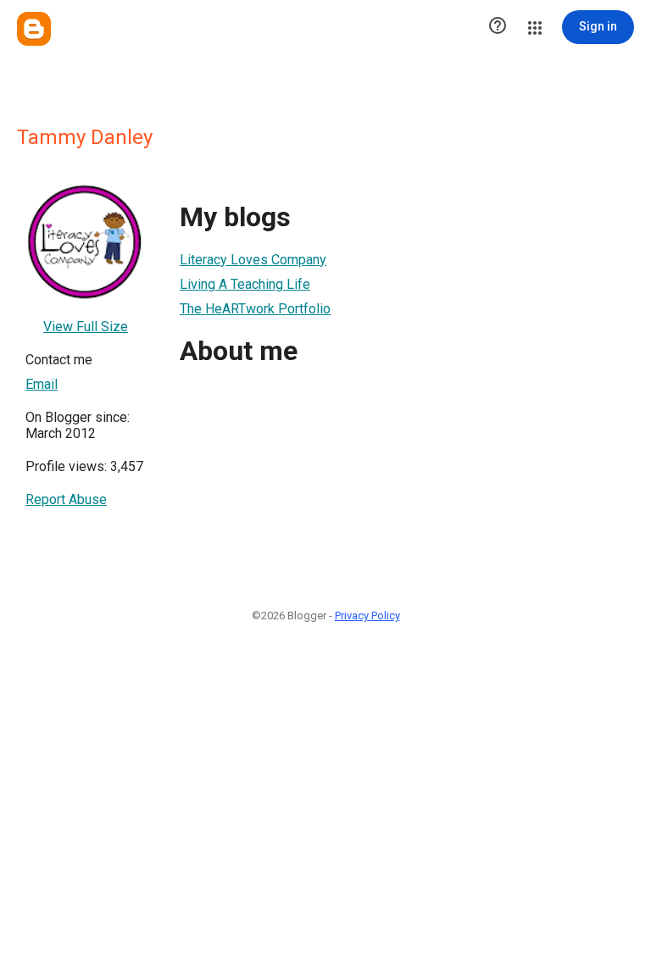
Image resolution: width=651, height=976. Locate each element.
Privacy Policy (367, 615)
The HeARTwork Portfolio (255, 309)
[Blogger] (34, 29)
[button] (497, 27)
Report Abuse (66, 499)
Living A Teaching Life (245, 284)
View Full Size (85, 327)
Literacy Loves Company (253, 260)
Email (41, 384)
